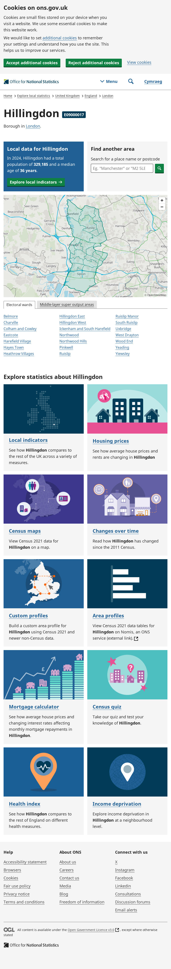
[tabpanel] (85, 335)
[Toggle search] (131, 82)
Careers (66, 870)
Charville (11, 322)
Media (65, 886)
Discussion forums (132, 902)
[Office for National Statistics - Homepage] (31, 82)
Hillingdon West (72, 322)
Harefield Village (17, 341)
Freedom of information (81, 902)
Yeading (122, 347)
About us (67, 862)
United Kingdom (67, 96)
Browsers (12, 870)
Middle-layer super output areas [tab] (67, 304)
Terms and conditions (24, 902)
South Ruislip (127, 322)
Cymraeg (153, 81)
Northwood (69, 334)
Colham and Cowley (20, 328)
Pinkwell (66, 347)
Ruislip (65, 353)
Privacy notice (17, 894)
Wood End (124, 341)
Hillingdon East (72, 316)
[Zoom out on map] (162, 207)
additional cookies (60, 37)
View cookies (139, 62)
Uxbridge (123, 328)
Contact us (69, 878)
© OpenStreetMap (155, 295)
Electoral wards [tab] (19, 304)
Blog (63, 894)
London (107, 96)
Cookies (11, 878)
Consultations (128, 894)
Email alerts (126, 910)
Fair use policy (17, 886)
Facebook (124, 878)
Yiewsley (123, 353)
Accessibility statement (25, 862)
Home (8, 96)
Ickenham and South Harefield (84, 328)
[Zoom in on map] (162, 200)
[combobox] (122, 168)
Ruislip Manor (127, 316)
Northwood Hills (73, 341)
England (91, 96)
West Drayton (127, 334)
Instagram (124, 870)
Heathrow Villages (19, 353)
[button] (36, 182)
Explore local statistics (33, 96)
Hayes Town (14, 347)
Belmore (11, 316)
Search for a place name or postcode (125, 159)
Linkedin (123, 886)
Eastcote (11, 334)
